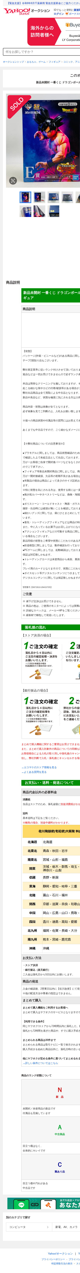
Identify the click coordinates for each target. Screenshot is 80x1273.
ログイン (59, 13)
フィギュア (54, 61)
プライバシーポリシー (53, 1259)
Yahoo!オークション (60, 1253)
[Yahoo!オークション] (27, 9)
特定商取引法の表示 (61, 1263)
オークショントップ (13, 61)
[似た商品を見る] (13, 181)
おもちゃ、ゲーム (36, 61)
